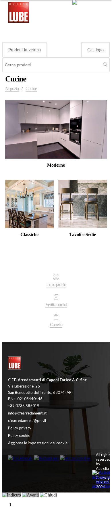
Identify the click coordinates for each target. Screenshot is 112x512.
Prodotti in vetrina (24, 49)
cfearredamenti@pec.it (27, 420)
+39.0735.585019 (23, 405)
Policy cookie (19, 435)
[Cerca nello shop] (105, 65)
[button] (91, 13)
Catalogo (95, 49)
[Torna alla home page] (34, 364)
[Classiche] (29, 204)
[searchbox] (56, 64)
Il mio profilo (56, 284)
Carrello (56, 324)
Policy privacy (19, 428)
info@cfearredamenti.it (27, 413)
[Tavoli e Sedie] (82, 204)
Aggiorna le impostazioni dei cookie (37, 443)
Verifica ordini (56, 304)
